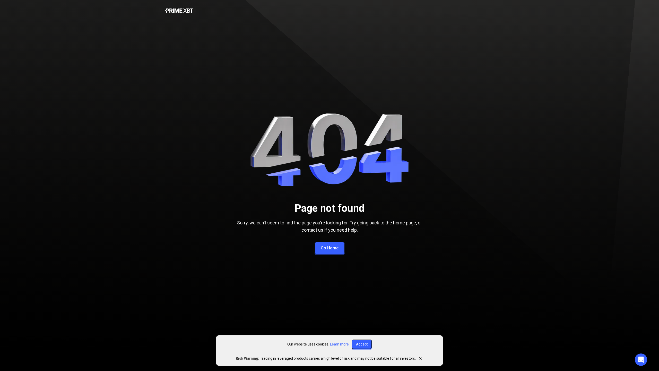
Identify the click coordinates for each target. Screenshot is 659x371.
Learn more (339, 344)
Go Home (330, 248)
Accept (362, 344)
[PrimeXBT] (179, 11)
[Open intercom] (641, 359)
